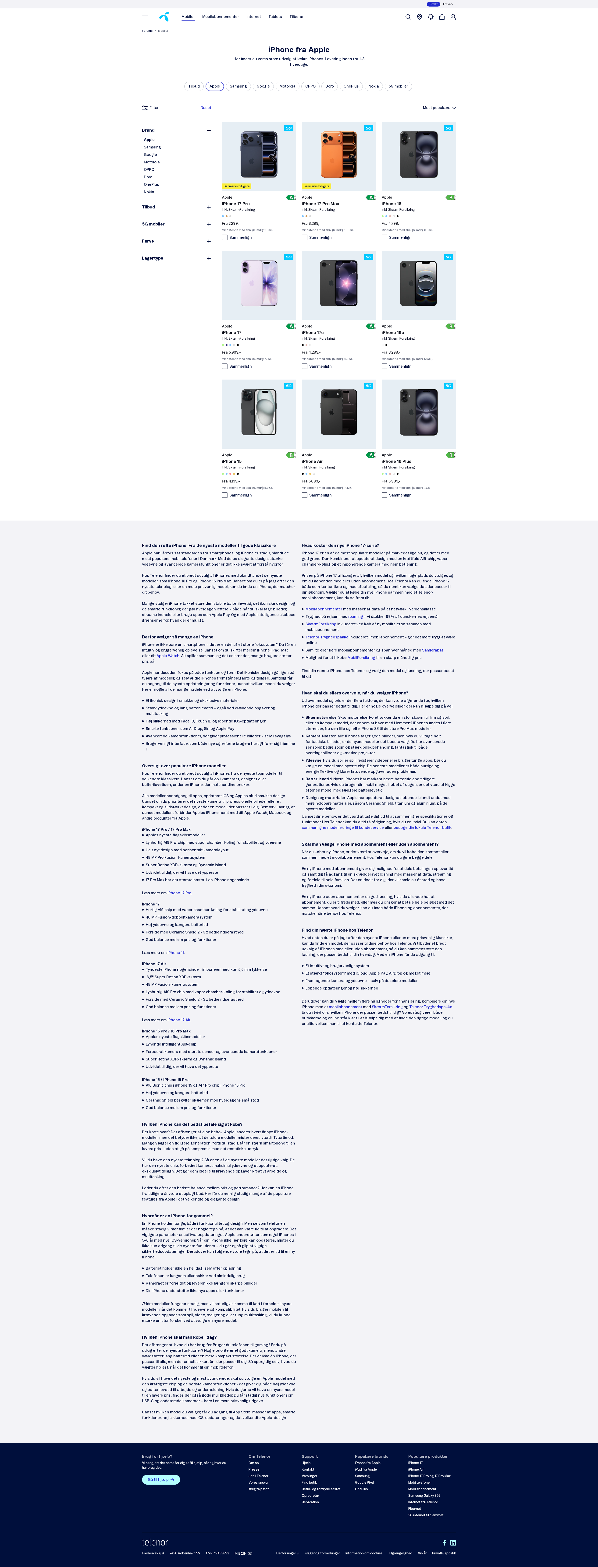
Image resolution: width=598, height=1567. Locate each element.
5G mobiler (153, 224)
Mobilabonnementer (220, 17)
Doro (148, 177)
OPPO (149, 170)
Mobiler (188, 17)
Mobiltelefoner (419, 1482)
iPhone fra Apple (368, 1463)
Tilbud (148, 207)
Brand (148, 130)
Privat (434, 4)
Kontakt (308, 1469)
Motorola (152, 162)
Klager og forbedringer (322, 1553)
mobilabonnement (345, 1007)
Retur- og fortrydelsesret (321, 1489)
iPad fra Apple (366, 1469)
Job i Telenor (258, 1476)
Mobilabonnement (422, 1489)
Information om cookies (364, 1553)
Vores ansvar (259, 1482)
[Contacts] (430, 17)
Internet (253, 17)
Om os (254, 1463)
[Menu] (145, 17)
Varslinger (309, 1476)
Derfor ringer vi (287, 1553)
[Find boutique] (419, 17)
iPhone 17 (175, 953)
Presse (254, 1469)
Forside (147, 30)
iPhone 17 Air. (179, 1020)
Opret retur (310, 1495)
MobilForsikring (361, 658)
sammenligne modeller (322, 828)
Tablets (275, 17)
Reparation (310, 1502)
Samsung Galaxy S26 (424, 1495)
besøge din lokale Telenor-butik (422, 828)
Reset (205, 108)
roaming (355, 617)
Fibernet (414, 1509)
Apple (149, 140)
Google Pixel (364, 1482)
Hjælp (306, 1463)
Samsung (152, 147)
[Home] (164, 16)
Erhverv (448, 4)
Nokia (149, 192)
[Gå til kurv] (442, 17)
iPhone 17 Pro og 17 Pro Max (429, 1476)
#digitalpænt (259, 1489)
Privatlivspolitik (444, 1553)
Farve (148, 241)
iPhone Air (416, 1469)
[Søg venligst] (408, 17)
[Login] (453, 17)
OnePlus (151, 185)
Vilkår (422, 1553)
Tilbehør (297, 17)
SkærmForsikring (321, 624)
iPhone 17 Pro (179, 893)
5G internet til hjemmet (426, 1515)
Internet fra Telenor (423, 1502)
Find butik (309, 1482)
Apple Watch (168, 656)
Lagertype (152, 258)
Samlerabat (432, 650)
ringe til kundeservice (364, 828)
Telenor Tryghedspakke (327, 637)
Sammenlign (240, 237)
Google (150, 155)
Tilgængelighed (400, 1553)
